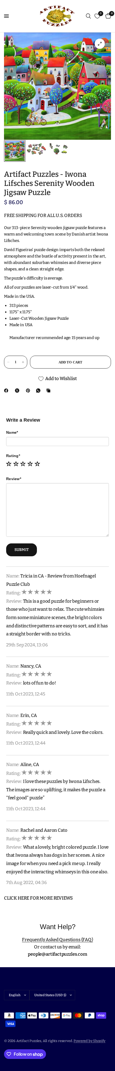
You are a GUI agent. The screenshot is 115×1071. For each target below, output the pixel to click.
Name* (12, 432)
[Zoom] (100, 44)
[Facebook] (7, 390)
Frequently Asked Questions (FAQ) (57, 940)
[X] (18, 390)
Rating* (13, 456)
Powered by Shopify (89, 1041)
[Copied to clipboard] (49, 390)
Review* (13, 479)
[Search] (88, 16)
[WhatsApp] (39, 390)
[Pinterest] (29, 390)
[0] (107, 16)
